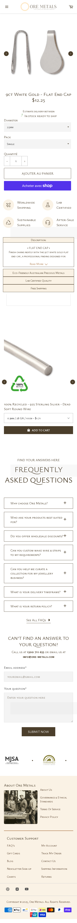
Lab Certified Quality (38, 280)
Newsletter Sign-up (19, 869)
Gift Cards (13, 853)
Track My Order (51, 853)
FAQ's (11, 845)
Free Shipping (39, 288)
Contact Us (48, 861)
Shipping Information (54, 869)
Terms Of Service (50, 809)
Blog (10, 861)
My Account (49, 845)
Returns (46, 876)
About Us (46, 790)
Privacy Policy (49, 817)
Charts (11, 876)
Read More (37, 264)
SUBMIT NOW (38, 732)
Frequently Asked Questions (38, 474)
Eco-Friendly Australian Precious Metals (38, 273)
